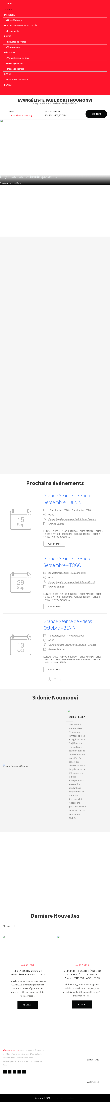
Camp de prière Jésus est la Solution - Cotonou (72, 519)
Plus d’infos (54, 544)
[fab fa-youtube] (49, 92)
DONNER (8, 85)
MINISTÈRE (9, 15)
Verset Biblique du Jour (18, 58)
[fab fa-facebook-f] (44, 92)
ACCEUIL (8, 9)
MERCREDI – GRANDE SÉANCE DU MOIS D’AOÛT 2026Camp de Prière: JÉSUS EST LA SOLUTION (97, 1072)
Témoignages (13, 47)
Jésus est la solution (11, 1050)
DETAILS (26, 1004)
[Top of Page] (101, 1096)
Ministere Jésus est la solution (63, 1098)
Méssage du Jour (15, 63)
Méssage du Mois (15, 69)
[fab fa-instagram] (60, 92)
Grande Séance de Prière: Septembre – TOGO (67, 561)
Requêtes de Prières (16, 42)
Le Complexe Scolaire (17, 79)
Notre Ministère (14, 20)
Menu (9, 3)
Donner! (96, 113)
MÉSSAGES (9, 52)
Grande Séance (56, 523)
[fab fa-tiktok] (65, 92)
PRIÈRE (7, 36)
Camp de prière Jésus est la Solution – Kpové (71, 582)
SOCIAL (8, 74)
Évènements (13, 31)
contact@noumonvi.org (20, 115)
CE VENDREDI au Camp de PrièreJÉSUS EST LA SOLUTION (97, 1053)
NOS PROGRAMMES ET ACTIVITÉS (20, 25)
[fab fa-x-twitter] (55, 92)
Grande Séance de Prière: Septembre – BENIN (67, 498)
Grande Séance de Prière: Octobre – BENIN (67, 624)
